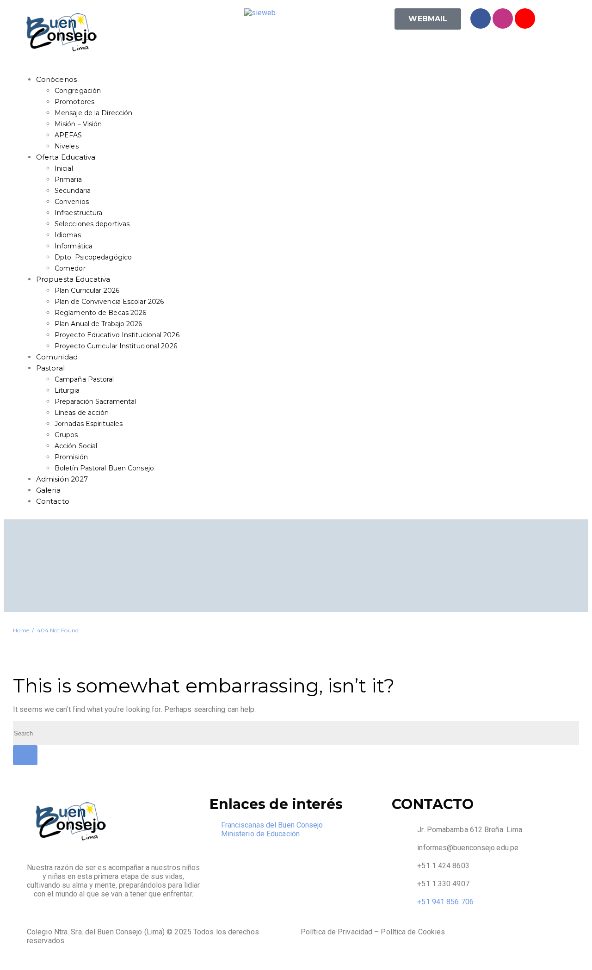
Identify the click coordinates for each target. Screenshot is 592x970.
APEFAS (68, 135)
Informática (73, 246)
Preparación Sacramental (95, 401)
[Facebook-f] (480, 18)
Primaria (68, 179)
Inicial (64, 168)
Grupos (66, 435)
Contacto (52, 501)
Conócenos (56, 79)
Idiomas (68, 235)
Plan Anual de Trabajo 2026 (98, 324)
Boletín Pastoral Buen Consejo (104, 468)
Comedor (70, 268)
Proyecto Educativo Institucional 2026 (117, 335)
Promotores (74, 102)
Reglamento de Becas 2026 (100, 313)
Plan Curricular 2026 (87, 290)
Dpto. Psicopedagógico (93, 257)
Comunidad (57, 356)
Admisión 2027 (62, 479)
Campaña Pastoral (84, 379)
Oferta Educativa (66, 157)
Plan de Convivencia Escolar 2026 (109, 301)
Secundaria (73, 190)
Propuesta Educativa (73, 279)
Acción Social (76, 446)
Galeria (48, 490)
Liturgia (67, 390)
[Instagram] (503, 18)
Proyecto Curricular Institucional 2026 (116, 346)
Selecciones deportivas (92, 224)
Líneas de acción (82, 412)
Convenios (72, 202)
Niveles (67, 146)
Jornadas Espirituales (89, 424)
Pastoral (50, 368)
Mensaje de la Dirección (93, 113)
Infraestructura (79, 213)
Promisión (71, 457)
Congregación (78, 90)
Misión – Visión (78, 124)
